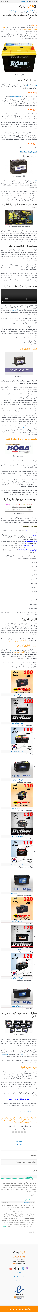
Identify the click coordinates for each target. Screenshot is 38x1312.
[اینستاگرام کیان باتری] (27, 1268)
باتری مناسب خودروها (26, 1111)
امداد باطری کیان (19, 652)
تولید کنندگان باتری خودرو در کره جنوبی (18, 640)
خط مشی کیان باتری (19, 1276)
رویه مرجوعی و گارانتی (19, 1280)
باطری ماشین (33, 181)
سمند (3, 1054)
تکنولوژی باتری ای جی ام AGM (28, 152)
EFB (36, 86)
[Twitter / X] (19, 1268)
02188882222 (25, 1)
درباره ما (19, 1272)
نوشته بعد (19, 1144)
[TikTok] (14, 1268)
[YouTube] (10, 1268)
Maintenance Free (15, 96)
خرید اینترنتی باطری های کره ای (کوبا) (19, 1099)
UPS (23, 427)
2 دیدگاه (35, 20)
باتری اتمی (15, 310)
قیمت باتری (13, 650)
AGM (27, 86)
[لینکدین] (23, 1268)
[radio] (24, 1132)
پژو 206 (23, 1054)
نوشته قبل (19, 1141)
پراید (7, 1054)
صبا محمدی (26, 1202)
